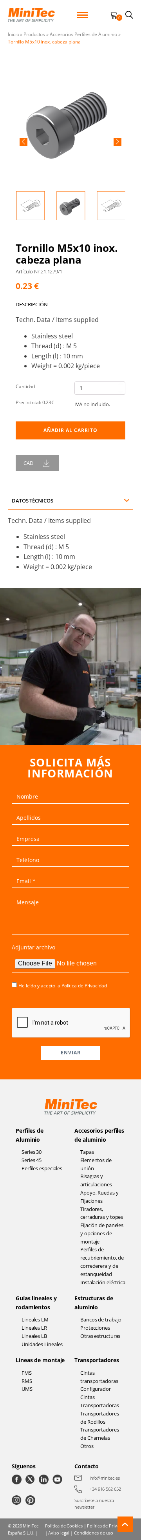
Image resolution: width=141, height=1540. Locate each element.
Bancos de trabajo (100, 1319)
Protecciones (95, 1327)
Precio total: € (35, 402)
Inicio (13, 34)
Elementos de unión (96, 1164)
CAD (28, 462)
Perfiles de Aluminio (29, 1135)
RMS (27, 1381)
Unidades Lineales (42, 1344)
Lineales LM (35, 1319)
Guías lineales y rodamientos (36, 1302)
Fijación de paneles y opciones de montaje (101, 1233)
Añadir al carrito (70, 430)
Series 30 (32, 1151)
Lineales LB (34, 1335)
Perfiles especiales (42, 1168)
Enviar (71, 1052)
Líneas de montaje (40, 1360)
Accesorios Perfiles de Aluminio (83, 34)
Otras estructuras (100, 1335)
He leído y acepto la (62, 985)
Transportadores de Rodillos (99, 1417)
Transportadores (96, 1360)
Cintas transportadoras (99, 1377)
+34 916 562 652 (105, 1489)
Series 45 (32, 1160)
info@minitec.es (105, 1478)
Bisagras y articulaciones (96, 1180)
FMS (27, 1372)
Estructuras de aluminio (93, 1302)
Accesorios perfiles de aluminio (99, 1135)
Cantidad (25, 386)
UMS (27, 1388)
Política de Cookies (64, 1526)
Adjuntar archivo (33, 947)
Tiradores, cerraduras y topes (101, 1213)
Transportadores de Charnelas (99, 1433)
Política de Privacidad (84, 985)
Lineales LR (34, 1327)
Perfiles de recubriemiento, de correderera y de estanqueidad (102, 1261)
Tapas (87, 1151)
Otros (87, 1446)
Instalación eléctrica (102, 1282)
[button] (23, 142)
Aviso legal (58, 1533)
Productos (34, 34)
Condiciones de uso (93, 1533)
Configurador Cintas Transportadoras (99, 1397)
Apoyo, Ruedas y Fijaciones (99, 1196)
